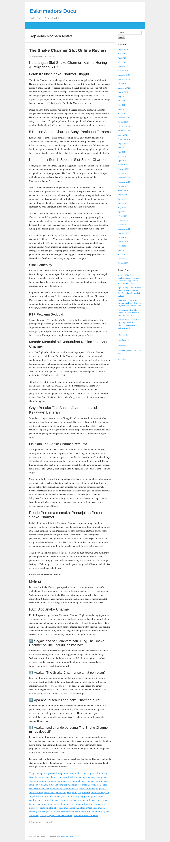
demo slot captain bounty (84, 784)
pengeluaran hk (123, 340)
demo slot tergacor (100, 792)
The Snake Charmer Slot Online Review (67, 50)
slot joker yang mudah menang (64, 807)
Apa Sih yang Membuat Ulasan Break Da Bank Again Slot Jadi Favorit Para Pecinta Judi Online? (130, 291)
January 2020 (123, 263)
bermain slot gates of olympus (43, 777)
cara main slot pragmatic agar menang (76, 780)
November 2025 (124, 79)
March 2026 (122, 62)
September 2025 (124, 88)
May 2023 (122, 207)
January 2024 (123, 173)
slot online (122, 345)
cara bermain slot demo (45, 780)
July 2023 (121, 199)
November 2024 (124, 130)
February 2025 (123, 117)
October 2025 (123, 83)
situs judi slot (123, 334)
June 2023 (122, 203)
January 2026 (123, 70)
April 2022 (122, 250)
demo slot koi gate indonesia (64, 788)
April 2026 (122, 58)
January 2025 (123, 122)
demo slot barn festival (59, 784)
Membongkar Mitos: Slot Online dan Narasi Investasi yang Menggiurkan (128, 313)
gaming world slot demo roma (92, 800)
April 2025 (122, 109)
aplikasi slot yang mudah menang (91, 773)
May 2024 (122, 156)
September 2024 (124, 139)
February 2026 (123, 66)
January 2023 (123, 224)
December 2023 (124, 177)
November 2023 (124, 182)
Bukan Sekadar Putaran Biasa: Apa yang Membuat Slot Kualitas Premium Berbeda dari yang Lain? (129, 323)
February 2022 (123, 258)
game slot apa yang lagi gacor (75, 796)
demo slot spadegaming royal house (73, 792)
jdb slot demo (35, 803)
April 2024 (122, 160)
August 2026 (123, 49)
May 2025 (122, 105)
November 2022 (124, 233)
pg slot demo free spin (81, 803)
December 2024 (124, 126)
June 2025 (122, 100)
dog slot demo (36, 796)
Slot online (122, 359)
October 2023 (123, 186)
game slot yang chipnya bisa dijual (60, 800)
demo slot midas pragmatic (92, 788)
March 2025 (122, 113)
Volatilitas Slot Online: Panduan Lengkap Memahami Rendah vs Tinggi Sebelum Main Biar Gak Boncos (129, 279)
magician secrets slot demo (57, 803)
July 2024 (121, 147)
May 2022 (122, 246)
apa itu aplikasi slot (49, 773)
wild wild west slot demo (86, 815)
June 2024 (122, 152)
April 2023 (122, 211)
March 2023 (122, 216)
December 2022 (124, 229)
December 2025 (124, 75)
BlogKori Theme (67, 836)
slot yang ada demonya (49, 811)
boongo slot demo (68, 777)
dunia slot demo (52, 796)
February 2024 (123, 169)
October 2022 (123, 237)
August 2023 (123, 194)
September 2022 (124, 241)
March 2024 (122, 164)
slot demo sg (42, 807)
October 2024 (123, 135)
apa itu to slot (66, 773)
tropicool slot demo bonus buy (75, 811)
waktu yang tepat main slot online (56, 815)
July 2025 (121, 96)
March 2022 (122, 254)
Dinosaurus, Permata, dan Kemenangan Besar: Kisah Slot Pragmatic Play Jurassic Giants (130, 303)
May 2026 (122, 53)
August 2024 (123, 143)
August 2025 (123, 92)
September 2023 (124, 190)
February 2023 (123, 220)
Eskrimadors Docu (53, 11)
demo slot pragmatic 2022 (41, 792)
